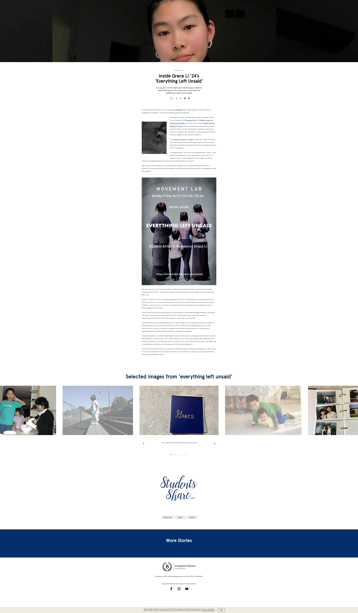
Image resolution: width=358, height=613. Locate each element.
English (190, 139)
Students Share (179, 70)
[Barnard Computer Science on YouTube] (186, 588)
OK (221, 610)
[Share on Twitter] (181, 98)
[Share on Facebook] (176, 98)
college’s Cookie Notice (209, 610)
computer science (179, 139)
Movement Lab (191, 120)
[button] (144, 443)
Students (180, 517)
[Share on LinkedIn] (185, 98)
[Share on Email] (189, 98)
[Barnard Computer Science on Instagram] (179, 588)
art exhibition (177, 110)
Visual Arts (192, 517)
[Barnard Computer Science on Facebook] (171, 588)
